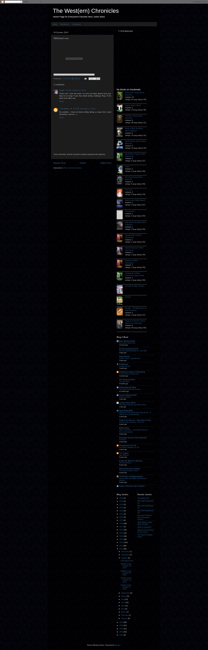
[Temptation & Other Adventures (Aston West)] (121, 276)
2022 (121, 511)
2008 (121, 625)
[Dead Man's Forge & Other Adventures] (121, 157)
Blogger (117, 645)
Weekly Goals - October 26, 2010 (126, 566)
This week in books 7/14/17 (128, 471)
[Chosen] (121, 301)
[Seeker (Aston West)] (121, 109)
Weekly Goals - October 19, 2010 (126, 573)
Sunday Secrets (124, 366)
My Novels (65, 24)
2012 (121, 542)
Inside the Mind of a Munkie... (131, 461)
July (123, 599)
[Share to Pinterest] (99, 78)
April (123, 609)
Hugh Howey (124, 356)
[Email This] (90, 78)
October (124, 558)
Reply (61, 101)
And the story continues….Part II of (131, 422)
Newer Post (59, 163)
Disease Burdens (125, 397)
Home (83, 163)
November (125, 555)
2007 (121, 629)
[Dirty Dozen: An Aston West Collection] (121, 226)
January (124, 618)
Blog (55, 24)
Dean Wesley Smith (127, 341)
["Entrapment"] (121, 215)
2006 (121, 632)
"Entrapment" (130, 211)
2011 (121, 546)
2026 (121, 498)
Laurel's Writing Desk (128, 395)
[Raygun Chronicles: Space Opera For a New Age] (121, 324)
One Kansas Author (127, 380)
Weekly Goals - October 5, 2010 (126, 587)
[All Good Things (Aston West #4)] (121, 180)
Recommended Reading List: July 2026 (132, 351)
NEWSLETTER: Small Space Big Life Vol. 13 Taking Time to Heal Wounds (135, 413)
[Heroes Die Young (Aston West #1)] (121, 96)
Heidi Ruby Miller (126, 411)
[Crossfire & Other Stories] (121, 290)
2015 (121, 533)
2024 (121, 504)
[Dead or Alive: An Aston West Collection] (121, 132)
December (125, 552)
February (125, 615)
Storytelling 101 (143, 498)
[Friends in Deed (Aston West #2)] (121, 119)
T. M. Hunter (64, 109)
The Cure (128, 190)
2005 (121, 635)
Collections (76, 24)
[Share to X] (94, 78)
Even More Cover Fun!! (127, 343)
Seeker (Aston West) (133, 105)
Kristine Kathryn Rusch (128, 349)
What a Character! (144, 527)
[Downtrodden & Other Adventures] (121, 238)
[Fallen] (121, 170)
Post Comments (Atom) (73, 168)
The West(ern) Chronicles (86, 11)
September (125, 593)
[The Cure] (121, 193)
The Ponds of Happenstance (131, 476)
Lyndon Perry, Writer (127, 403)
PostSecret (123, 364)
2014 (121, 536)
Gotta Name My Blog (127, 387)
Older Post (105, 163)
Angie (61, 90)
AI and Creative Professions (129, 374)
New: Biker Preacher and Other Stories (132, 405)
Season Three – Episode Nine (129, 358)
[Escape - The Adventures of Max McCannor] (121, 311)
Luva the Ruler (124, 381)
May (123, 606)
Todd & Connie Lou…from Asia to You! (135, 420)
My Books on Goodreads (128, 89)
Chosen (128, 297)
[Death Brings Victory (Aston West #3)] (121, 144)
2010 (121, 549)
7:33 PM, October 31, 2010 (75, 90)
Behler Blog (124, 428)
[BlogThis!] (92, 78)
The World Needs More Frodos (129, 389)
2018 (121, 523)
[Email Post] (85, 79)
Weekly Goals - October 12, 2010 (126, 580)
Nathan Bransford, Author (129, 469)
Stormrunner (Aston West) (135, 200)
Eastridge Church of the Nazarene (133, 438)
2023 (121, 508)
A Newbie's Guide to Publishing (132, 372)
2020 (121, 517)
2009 (121, 622)
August (124, 596)
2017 (121, 527)
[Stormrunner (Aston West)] (121, 204)
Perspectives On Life (127, 445)
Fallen (127, 167)
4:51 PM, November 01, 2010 (84, 109)
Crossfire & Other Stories (134, 286)
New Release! (124, 455)
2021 (121, 514)
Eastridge (122, 440)
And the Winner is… (126, 463)
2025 (121, 501)
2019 (121, 520)
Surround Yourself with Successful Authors (144, 517)
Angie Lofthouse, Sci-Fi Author (132, 486)
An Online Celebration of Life (129, 447)
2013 (121, 539)
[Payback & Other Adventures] (121, 264)
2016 (121, 530)
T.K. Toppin (124, 453)
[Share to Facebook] (96, 78)
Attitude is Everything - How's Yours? (146, 531)
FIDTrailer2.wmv (127, 561)
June (123, 602)
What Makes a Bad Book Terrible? (144, 523)
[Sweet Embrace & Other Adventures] (121, 251)
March (124, 612)
